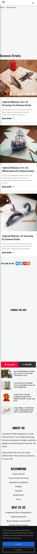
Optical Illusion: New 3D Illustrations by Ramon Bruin (18, 169)
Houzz (18, 499)
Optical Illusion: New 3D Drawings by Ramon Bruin (16, 103)
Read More (18, 78)
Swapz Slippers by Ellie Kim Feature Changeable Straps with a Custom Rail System (24, 410)
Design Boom (18, 495)
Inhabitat (18, 491)
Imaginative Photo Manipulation (18, 512)
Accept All (18, 544)
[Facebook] (17, 263)
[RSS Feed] (28, 263)
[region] (18, 540)
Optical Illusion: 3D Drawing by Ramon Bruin (17, 237)
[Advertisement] (18, 33)
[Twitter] (21, 263)
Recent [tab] (28, 364)
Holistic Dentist (18, 474)
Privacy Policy (16, 538)
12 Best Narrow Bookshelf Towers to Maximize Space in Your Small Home (24, 385)
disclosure (31, 455)
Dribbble (18, 486)
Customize (18, 550)
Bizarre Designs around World (18, 521)
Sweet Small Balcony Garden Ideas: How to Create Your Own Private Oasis (24, 373)
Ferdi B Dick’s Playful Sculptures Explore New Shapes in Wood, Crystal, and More (24, 398)
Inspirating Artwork (18, 516)
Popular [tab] (11, 364)
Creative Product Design (18, 525)
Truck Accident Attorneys (18, 478)
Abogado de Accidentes (18, 482)
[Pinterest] (24, 263)
